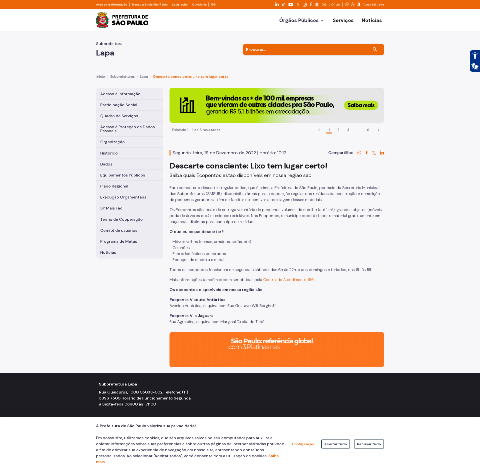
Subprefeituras (122, 76)
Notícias (108, 252)
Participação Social (118, 105)
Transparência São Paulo (150, 4)
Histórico (109, 153)
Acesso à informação (111, 4)
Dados (106, 164)
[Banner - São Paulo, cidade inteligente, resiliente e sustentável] (277, 349)
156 (213, 4)
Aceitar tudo (335, 444)
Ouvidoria (199, 4)
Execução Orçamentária (123, 197)
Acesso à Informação (120, 93)
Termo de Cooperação (121, 219)
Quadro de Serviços (119, 115)
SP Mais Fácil (112, 208)
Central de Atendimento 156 (288, 279)
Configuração (303, 444)
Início (100, 76)
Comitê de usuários (118, 230)
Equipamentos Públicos (122, 175)
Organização (112, 141)
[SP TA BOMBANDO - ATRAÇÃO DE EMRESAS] (277, 105)
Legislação (180, 4)
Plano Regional (114, 186)
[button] (378, 130)
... (358, 130)
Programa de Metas (118, 241)
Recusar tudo (369, 444)
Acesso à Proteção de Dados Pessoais (127, 129)
